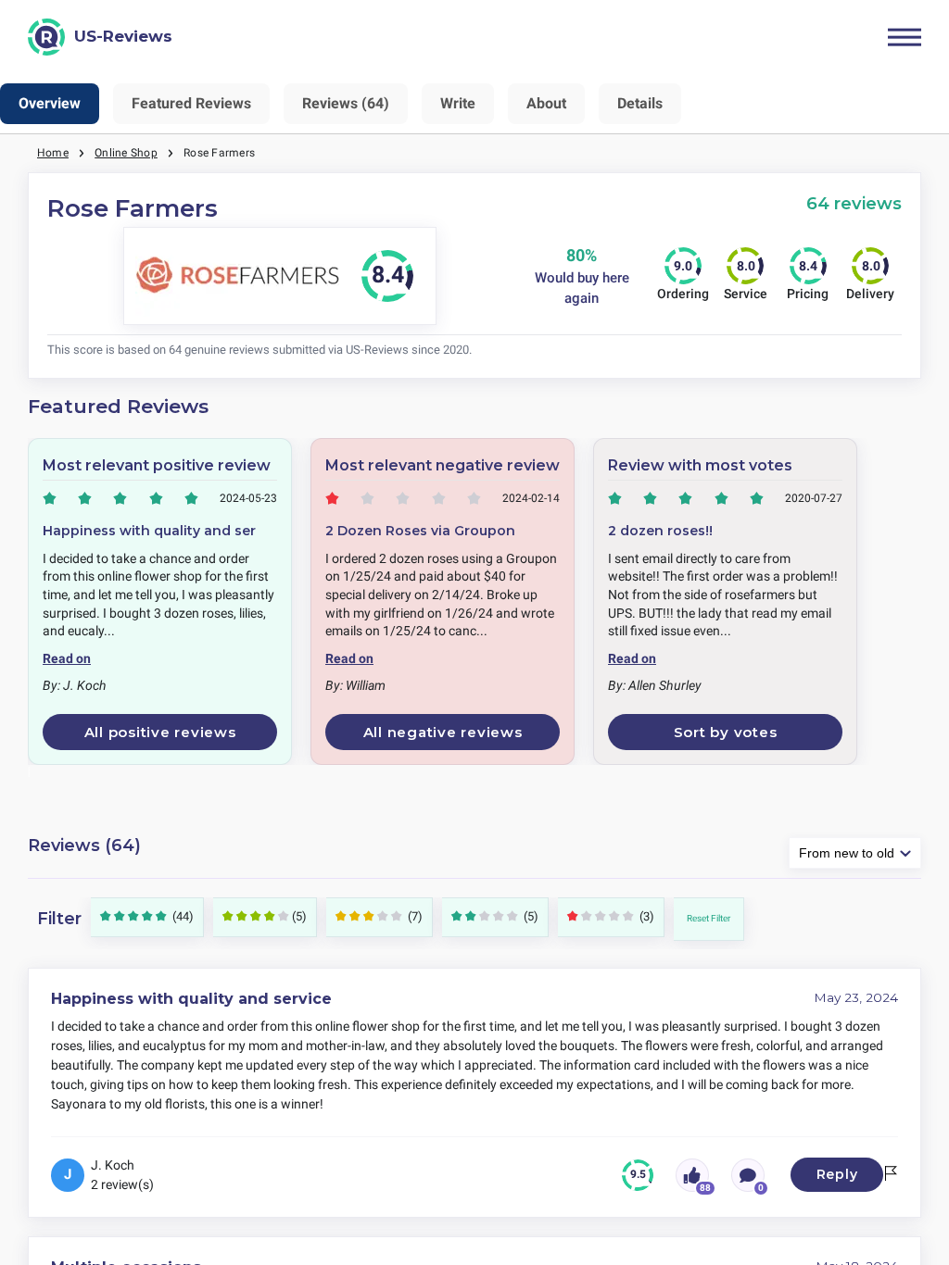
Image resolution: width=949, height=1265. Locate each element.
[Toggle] (904, 37)
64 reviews (854, 203)
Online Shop (126, 152)
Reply (837, 1174)
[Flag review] (890, 1175)
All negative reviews (443, 732)
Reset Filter (708, 918)
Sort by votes (726, 732)
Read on (67, 658)
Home (53, 152)
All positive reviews (160, 732)
